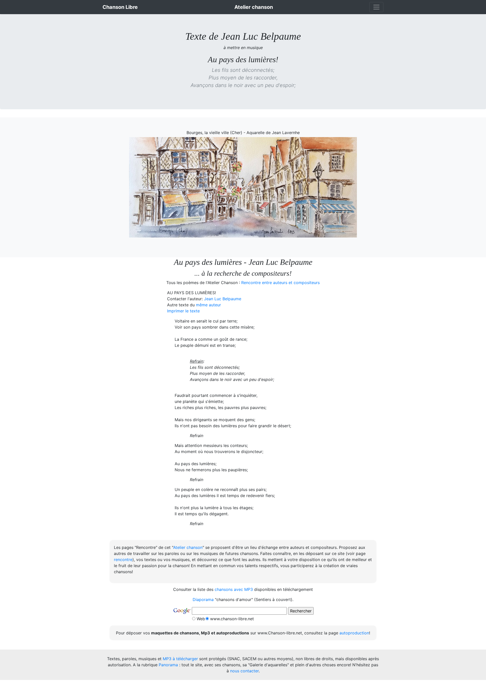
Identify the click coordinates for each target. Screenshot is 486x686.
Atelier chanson (187, 547)
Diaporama (203, 599)
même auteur (208, 304)
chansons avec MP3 (234, 589)
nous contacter (244, 670)
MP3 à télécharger (180, 658)
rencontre (123, 559)
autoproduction (354, 632)
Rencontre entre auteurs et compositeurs (280, 282)
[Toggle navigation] (376, 7)
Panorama (168, 664)
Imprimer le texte (183, 310)
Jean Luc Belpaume (222, 298)
